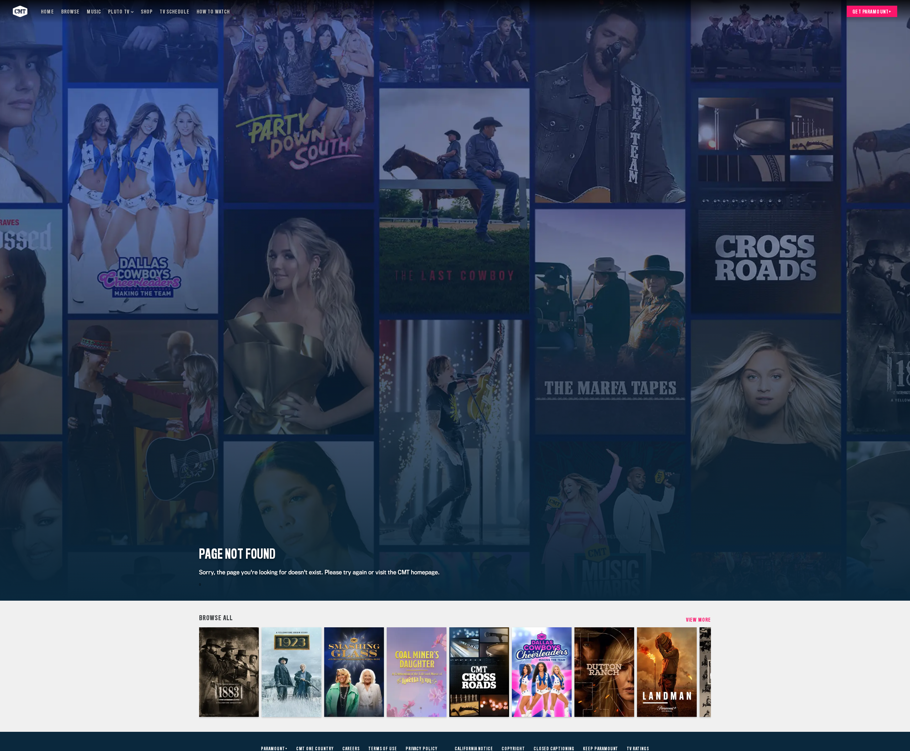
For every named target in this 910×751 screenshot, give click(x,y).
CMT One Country (315, 749)
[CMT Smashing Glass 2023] (354, 672)
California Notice (474, 749)
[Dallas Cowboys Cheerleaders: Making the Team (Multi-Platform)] (542, 672)
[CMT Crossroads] (479, 672)
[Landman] (667, 672)
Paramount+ (274, 749)
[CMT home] (20, 11)
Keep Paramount (600, 749)
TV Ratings (638, 749)
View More (698, 619)
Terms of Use (382, 749)
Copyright (513, 749)
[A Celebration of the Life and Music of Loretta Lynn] (416, 672)
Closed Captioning (554, 749)
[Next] (700, 672)
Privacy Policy (421, 749)
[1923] (291, 672)
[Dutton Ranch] (604, 672)
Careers (351, 749)
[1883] (229, 672)
